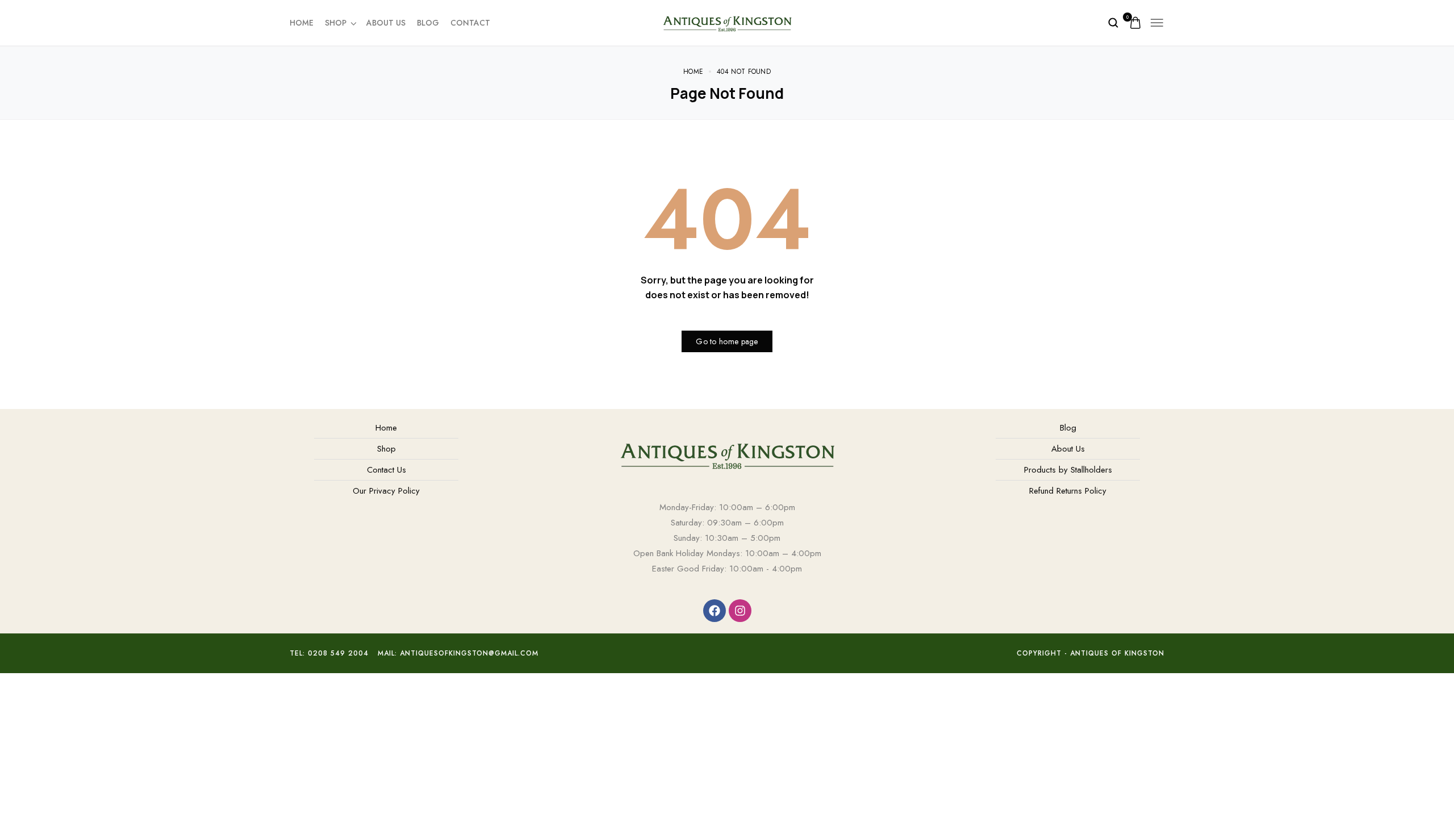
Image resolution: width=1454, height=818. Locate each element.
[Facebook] (714, 610)
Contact (470, 23)
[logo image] (727, 21)
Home (302, 23)
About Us (386, 23)
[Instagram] (740, 610)
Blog (428, 23)
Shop (335, 23)
